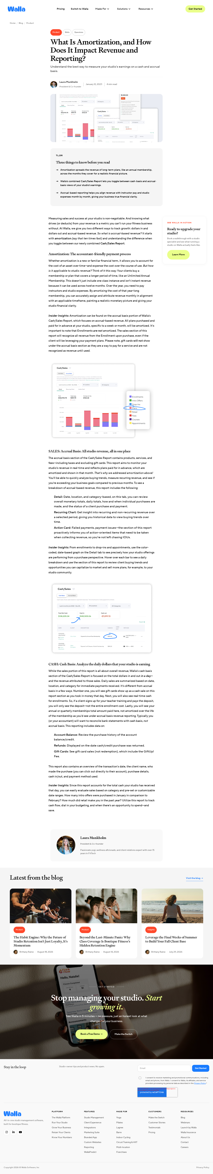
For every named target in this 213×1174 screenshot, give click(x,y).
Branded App (90, 1137)
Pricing (151, 1132)
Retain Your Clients (61, 1132)
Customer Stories (156, 1122)
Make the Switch (124, 1034)
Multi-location (123, 1147)
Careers (184, 1147)
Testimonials (154, 1127)
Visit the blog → (194, 878)
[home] (16, 9)
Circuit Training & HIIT (126, 1142)
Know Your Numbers (62, 1137)
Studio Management (94, 1117)
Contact (185, 1142)
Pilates (119, 1122)
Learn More (178, 254)
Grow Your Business (61, 1127)
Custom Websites (92, 1142)
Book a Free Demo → (91, 1034)
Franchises (121, 1152)
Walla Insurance (188, 1132)
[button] (102, 9)
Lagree (119, 1127)
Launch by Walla (188, 1127)
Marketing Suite (91, 1132)
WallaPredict (90, 1152)
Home (12, 23)
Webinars (185, 1122)
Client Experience (92, 1122)
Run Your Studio (60, 1122)
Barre (119, 1132)
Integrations (90, 1127)
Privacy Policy (200, 1083)
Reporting (89, 1147)
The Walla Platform (61, 1117)
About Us (185, 1137)
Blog (21, 23)
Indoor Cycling (123, 1137)
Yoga (118, 1117)
